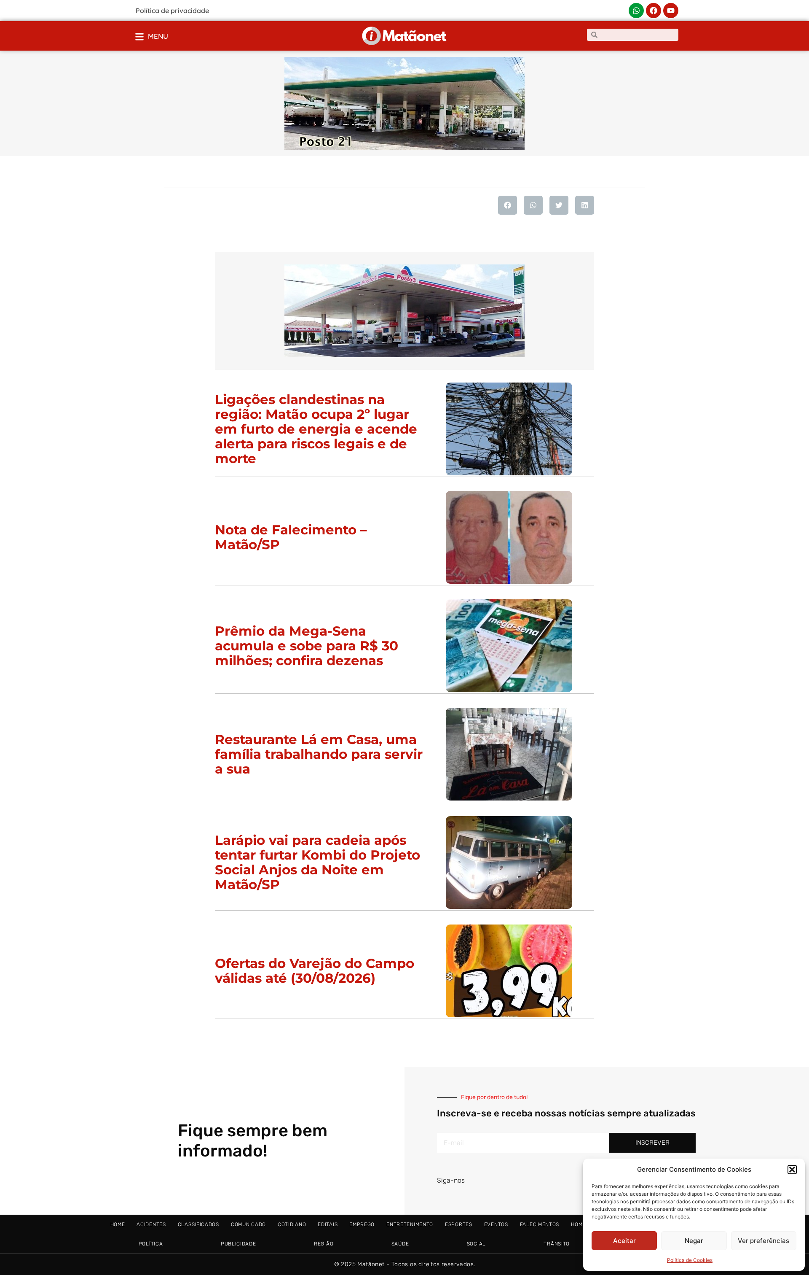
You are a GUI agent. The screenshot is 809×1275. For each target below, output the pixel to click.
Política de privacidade (172, 10)
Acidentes (151, 1224)
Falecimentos (539, 1224)
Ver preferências (763, 1241)
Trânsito (557, 1244)
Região (323, 1244)
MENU (158, 36)
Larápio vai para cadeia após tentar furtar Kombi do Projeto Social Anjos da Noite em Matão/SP (317, 862)
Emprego (362, 1224)
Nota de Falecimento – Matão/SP (291, 537)
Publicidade (238, 1244)
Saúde (400, 1244)
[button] (792, 1169)
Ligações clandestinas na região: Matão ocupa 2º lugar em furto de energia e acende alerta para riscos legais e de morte (316, 428)
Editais (328, 1224)
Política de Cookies (690, 1260)
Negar (694, 1241)
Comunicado (248, 1224)
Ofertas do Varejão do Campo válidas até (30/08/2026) (314, 970)
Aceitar (624, 1241)
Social (476, 1244)
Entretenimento (409, 1224)
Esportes (458, 1224)
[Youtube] (670, 10)
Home (117, 1224)
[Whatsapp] (636, 10)
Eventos (496, 1224)
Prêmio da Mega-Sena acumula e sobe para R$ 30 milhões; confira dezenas (306, 645)
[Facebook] (653, 10)
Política (151, 1244)
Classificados (198, 1224)
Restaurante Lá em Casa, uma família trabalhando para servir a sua (319, 754)
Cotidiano (292, 1224)
